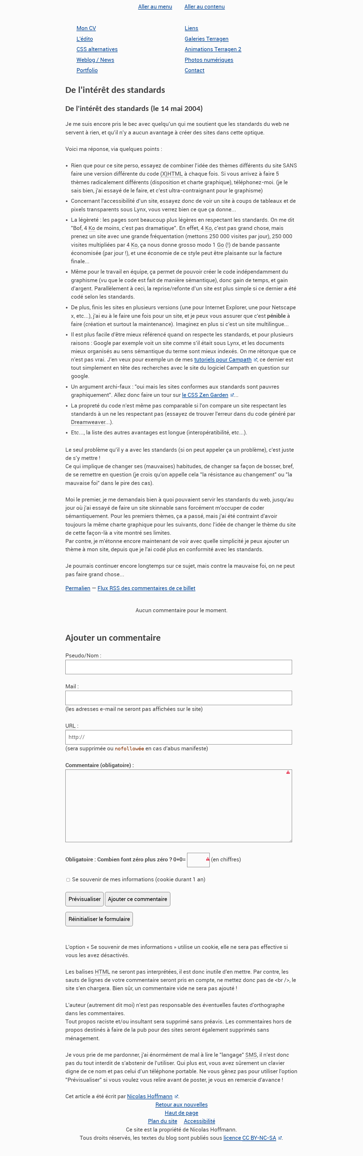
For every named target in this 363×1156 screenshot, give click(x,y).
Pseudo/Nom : (84, 655)
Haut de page (181, 1113)
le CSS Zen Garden (205, 395)
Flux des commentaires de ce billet (146, 588)
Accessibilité (199, 1121)
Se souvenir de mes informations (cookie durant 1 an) (138, 879)
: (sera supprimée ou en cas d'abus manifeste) (136, 737)
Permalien (77, 588)
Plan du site (162, 1121)
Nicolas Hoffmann (149, 1096)
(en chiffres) (153, 859)
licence (249, 1138)
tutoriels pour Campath (223, 359)
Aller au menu (155, 6)
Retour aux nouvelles (181, 1104)
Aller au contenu (204, 6)
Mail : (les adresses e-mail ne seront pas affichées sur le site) (134, 697)
